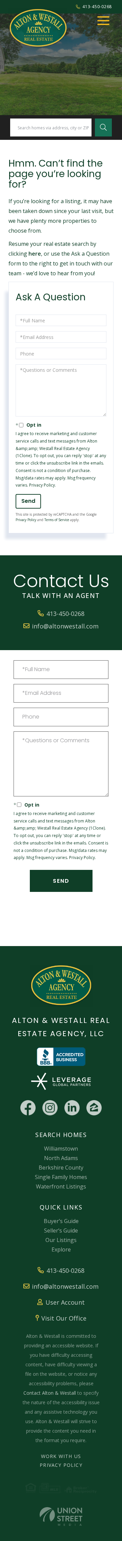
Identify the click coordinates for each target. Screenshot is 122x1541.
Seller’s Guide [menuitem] (61, 1230)
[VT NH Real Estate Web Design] (61, 1516)
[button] (103, 127)
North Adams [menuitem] (61, 1158)
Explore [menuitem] (61, 1249)
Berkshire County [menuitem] (61, 1167)
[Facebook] (28, 1107)
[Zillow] (94, 1107)
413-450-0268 (97, 6)
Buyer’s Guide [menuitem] (61, 1221)
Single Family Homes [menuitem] (61, 1177)
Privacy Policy (42, 485)
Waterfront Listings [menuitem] (61, 1186)
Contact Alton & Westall (49, 1393)
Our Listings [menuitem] (61, 1240)
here (34, 253)
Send (28, 501)
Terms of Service (56, 519)
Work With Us (61, 1456)
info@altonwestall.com (65, 626)
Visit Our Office (63, 1318)
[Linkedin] (72, 1107)
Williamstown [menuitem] (61, 1148)
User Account (65, 1302)
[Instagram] (50, 1107)
